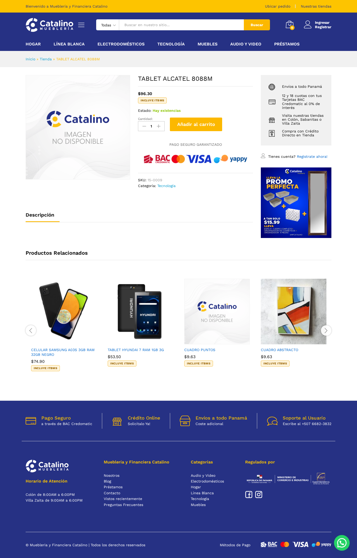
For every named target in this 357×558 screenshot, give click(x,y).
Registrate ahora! (312, 156)
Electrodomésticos (207, 481)
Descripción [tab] (40, 214)
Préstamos (287, 44)
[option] (64, 329)
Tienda (46, 59)
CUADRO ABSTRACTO (279, 350)
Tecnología (166, 186)
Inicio (30, 59)
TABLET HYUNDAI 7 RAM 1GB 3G (136, 350)
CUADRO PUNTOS (199, 350)
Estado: (144, 110)
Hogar (196, 487)
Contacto (112, 493)
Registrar (323, 27)
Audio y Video (203, 475)
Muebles (198, 505)
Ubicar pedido (277, 6)
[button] (58, 341)
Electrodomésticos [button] (121, 44)
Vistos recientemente (123, 499)
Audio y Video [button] (245, 44)
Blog (107, 481)
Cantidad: (145, 118)
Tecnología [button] (171, 44)
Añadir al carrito (196, 124)
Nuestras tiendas (316, 6)
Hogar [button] (33, 44)
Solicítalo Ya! (139, 424)
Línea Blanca (202, 493)
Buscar (257, 25)
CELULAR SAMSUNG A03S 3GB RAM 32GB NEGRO (63, 352)
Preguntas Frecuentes (123, 505)
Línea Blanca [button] (69, 44)
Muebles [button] (207, 44)
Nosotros (111, 475)
